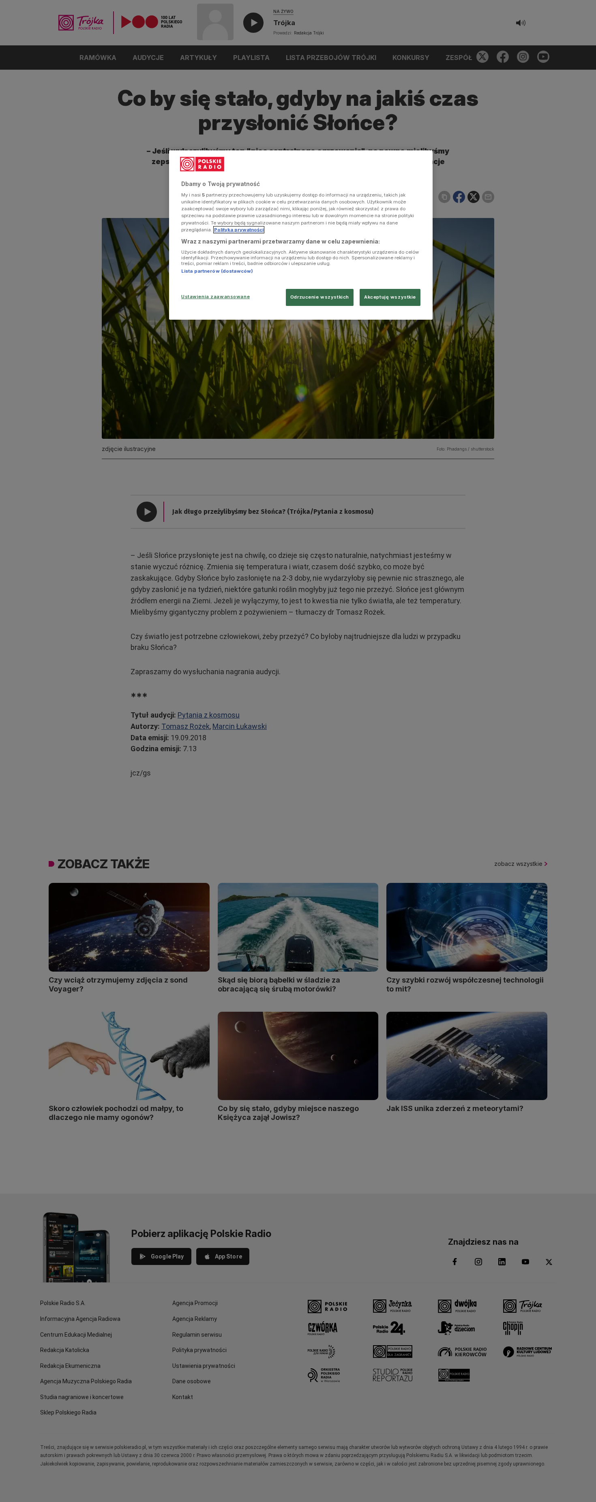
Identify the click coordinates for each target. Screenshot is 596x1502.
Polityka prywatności (239, 230)
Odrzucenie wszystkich (319, 297)
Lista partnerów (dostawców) (217, 271)
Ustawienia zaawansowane (215, 296)
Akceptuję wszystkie (390, 297)
